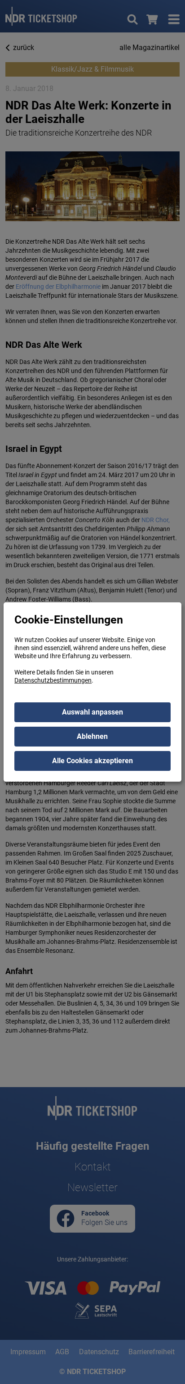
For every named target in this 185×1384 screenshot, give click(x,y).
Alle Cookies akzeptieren (92, 760)
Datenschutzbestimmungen (53, 680)
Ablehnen (92, 736)
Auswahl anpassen (92, 712)
